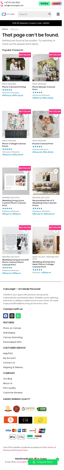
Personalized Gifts (11, 198)
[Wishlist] (26, 58)
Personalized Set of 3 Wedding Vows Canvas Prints (44, 203)
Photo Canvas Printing (14, 87)
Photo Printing (9, 84)
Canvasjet (21, 462)
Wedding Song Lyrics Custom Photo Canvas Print (14, 203)
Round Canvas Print (42, 143)
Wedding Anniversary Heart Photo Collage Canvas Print (43, 264)
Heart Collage (38, 257)
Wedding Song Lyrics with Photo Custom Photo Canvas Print (15, 262)
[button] (58, 14)
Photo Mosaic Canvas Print (43, 88)
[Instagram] (11, 315)
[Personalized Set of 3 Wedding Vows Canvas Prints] (46, 181)
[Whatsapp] (18, 315)
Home (5, 29)
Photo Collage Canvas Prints (14, 145)
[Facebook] (5, 315)
